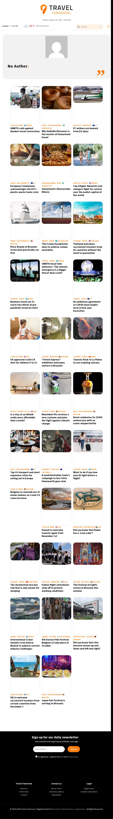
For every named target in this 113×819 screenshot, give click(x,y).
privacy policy (73, 438)
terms (62, 438)
